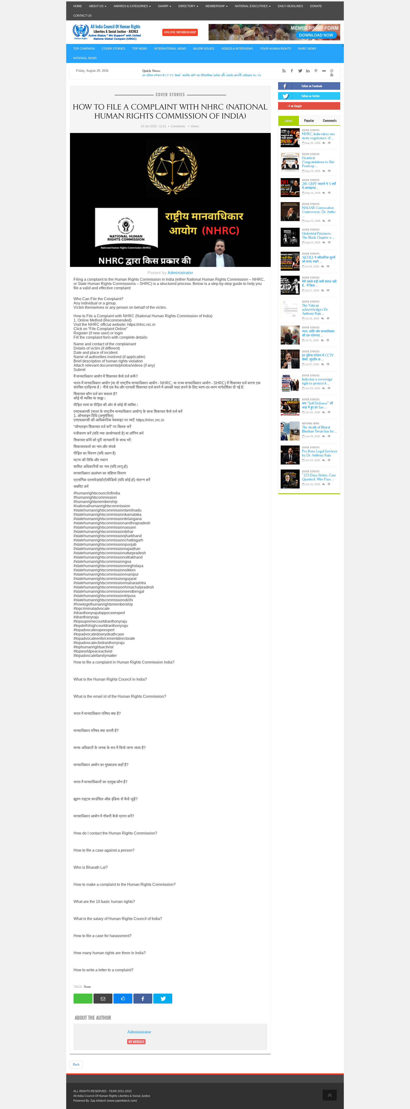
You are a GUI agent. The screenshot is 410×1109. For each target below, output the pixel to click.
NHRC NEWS (307, 48)
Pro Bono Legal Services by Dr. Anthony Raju (319, 453)
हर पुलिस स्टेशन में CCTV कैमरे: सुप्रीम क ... (318, 357)
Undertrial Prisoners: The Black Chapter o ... (318, 236)
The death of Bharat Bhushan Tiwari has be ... (319, 429)
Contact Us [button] (82, 15)
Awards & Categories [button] (131, 6)
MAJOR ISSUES (203, 48)
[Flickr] (322, 71)
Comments (330, 120)
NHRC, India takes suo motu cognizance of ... (318, 136)
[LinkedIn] (306, 71)
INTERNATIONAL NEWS (170, 48)
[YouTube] (330, 74)
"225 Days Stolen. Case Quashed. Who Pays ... (319, 477)
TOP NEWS (139, 48)
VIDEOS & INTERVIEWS (237, 48)
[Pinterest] (314, 71)
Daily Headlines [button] (290, 6)
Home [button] (77, 6)
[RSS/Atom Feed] (282, 71)
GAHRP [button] (163, 6)
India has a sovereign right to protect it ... (317, 381)
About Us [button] (96, 6)
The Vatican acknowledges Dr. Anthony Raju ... (315, 309)
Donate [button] (316, 6)
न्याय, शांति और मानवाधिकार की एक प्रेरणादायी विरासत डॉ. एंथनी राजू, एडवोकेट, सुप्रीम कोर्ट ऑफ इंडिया (204, 74)
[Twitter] (298, 71)
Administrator (180, 273)
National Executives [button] (251, 6)
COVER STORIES (113, 48)
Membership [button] (215, 6)
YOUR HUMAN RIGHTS (275, 48)
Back (76, 1064)
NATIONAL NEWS (85, 58)
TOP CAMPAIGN (84, 48)
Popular (309, 120)
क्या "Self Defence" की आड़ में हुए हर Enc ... (317, 405)
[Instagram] (330, 71)
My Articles (136, 1042)
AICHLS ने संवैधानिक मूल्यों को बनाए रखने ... (318, 260)
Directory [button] (187, 6)
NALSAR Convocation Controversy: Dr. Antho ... (318, 212)
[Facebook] (290, 71)
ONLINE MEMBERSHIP (180, 32)
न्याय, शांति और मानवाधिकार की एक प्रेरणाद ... (318, 333)
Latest (288, 120)
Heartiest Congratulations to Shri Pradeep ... (318, 162)
